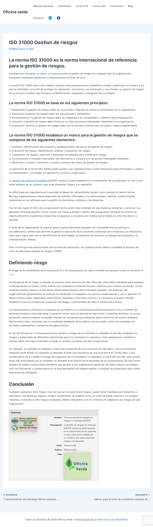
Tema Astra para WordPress (112, 519)
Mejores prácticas (43, 5)
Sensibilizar (64, 5)
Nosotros (38, 17)
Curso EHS (82, 5)
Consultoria (116, 5)
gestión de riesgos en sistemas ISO (32, 180)
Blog (130, 5)
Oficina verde (15, 12)
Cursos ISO (99, 5)
